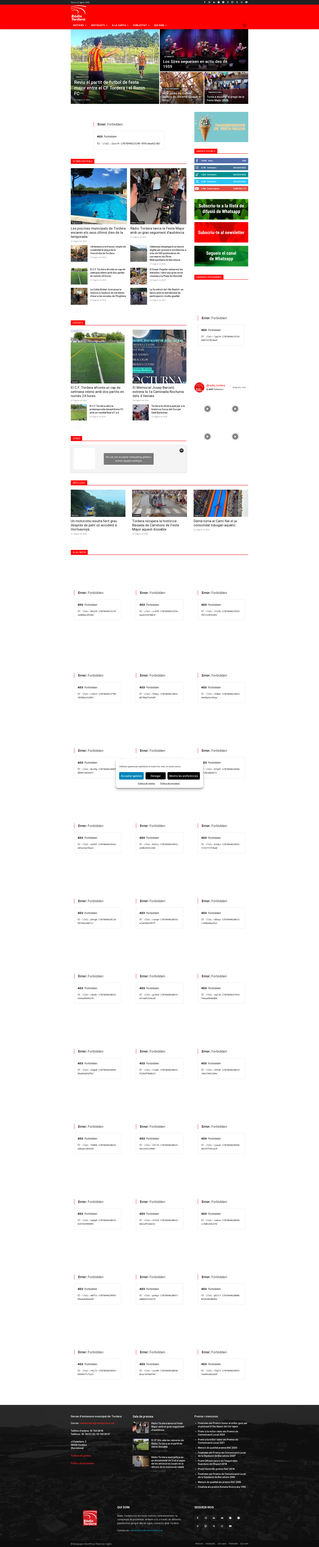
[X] (237, 2)
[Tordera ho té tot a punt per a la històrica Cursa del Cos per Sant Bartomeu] (141, 412)
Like (244, 160)
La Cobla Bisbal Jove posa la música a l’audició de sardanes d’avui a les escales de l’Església (108, 292)
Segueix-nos (239, 167)
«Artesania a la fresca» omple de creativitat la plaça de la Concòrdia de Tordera (108, 250)
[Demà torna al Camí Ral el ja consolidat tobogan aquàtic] (221, 503)
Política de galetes (146, 783)
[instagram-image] (207, 408)
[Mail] (222, 1518)
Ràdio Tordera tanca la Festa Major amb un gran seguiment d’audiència (157, 230)
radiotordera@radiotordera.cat (97, 1423)
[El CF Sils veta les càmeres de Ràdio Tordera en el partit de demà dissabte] (141, 1444)
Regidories (76, 223)
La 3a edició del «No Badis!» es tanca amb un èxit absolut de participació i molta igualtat (166, 292)
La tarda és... (169, 57)
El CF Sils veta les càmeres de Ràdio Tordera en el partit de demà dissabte (167, 1443)
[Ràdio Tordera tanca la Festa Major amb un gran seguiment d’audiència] (158, 196)
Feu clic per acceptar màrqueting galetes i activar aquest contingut (129, 458)
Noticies (75, 515)
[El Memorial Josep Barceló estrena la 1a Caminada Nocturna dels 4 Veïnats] (159, 356)
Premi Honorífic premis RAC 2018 (216, 1469)
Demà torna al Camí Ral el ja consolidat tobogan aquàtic (215, 523)
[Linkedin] (214, 2)
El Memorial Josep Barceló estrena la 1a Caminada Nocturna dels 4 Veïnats (158, 392)
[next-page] (78, 310)
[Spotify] (218, 2)
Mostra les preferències (183, 775)
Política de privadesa (170, 783)
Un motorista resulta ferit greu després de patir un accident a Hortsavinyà (94, 525)
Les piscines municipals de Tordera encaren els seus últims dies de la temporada (98, 232)
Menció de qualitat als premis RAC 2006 (219, 1482)
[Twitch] (232, 2)
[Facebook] (205, 2)
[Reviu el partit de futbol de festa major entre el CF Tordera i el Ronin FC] (115, 66)
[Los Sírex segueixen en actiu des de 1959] (204, 50)
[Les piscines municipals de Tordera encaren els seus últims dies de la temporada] (99, 196)
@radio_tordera (215, 385)
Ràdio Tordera (137, 223)
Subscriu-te (239, 188)
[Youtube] (246, 2)
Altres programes (171, 89)
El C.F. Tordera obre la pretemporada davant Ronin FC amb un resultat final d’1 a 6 (106, 409)
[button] (244, 25)
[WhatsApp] (242, 2)
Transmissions (82, 77)
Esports (75, 382)
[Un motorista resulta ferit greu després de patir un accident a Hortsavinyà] (98, 503)
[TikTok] (228, 2)
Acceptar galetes (131, 775)
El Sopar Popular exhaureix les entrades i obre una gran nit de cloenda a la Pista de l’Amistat (166, 272)
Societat (136, 515)
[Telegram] (223, 2)
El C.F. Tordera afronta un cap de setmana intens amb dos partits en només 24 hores (107, 272)
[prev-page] (73, 310)
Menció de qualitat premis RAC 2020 (217, 1447)
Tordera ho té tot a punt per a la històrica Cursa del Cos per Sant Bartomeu (168, 409)
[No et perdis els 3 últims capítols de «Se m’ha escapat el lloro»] (182, 88)
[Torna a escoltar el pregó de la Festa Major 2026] (226, 88)
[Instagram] (209, 2)
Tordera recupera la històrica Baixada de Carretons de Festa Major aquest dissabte (155, 525)
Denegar (156, 775)
